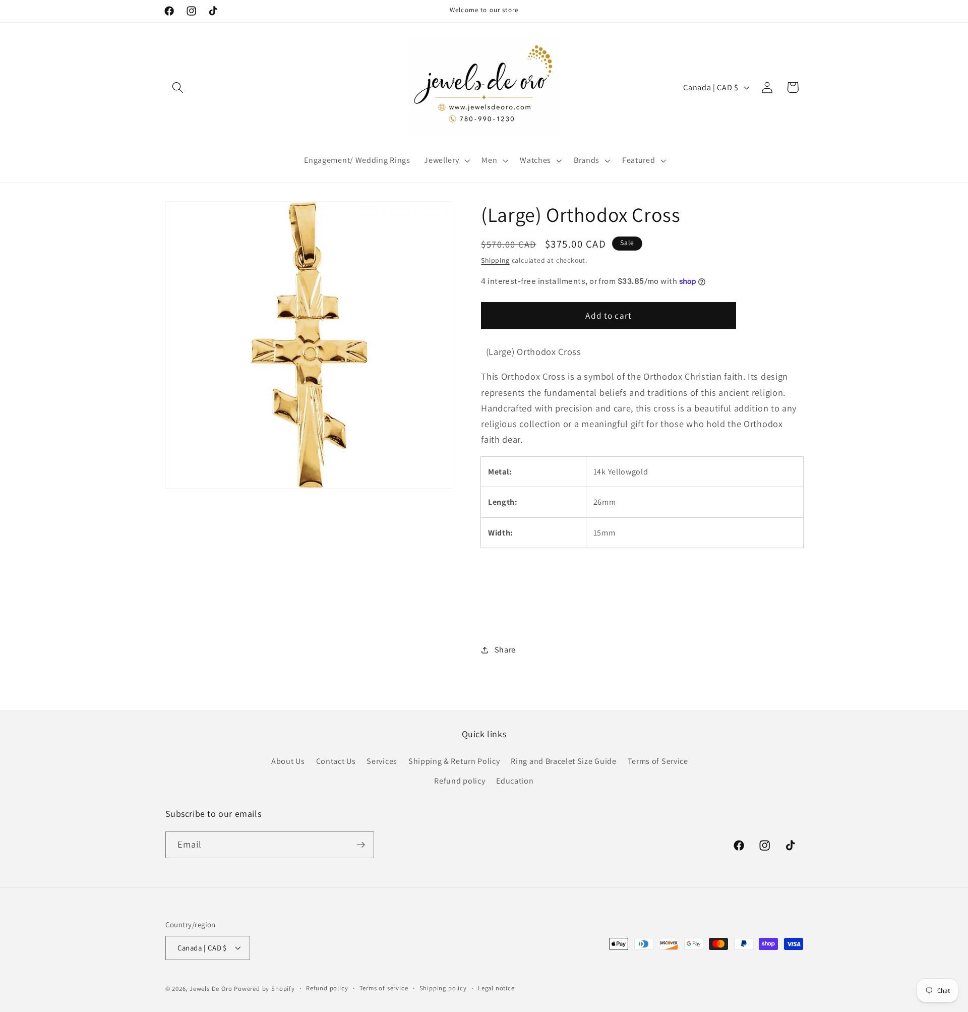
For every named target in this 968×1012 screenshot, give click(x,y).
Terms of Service (658, 761)
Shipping (495, 260)
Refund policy (459, 781)
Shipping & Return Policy (454, 761)
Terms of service (383, 988)
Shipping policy (443, 988)
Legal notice (496, 988)
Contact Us (336, 761)
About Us (288, 761)
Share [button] (505, 649)
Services (382, 761)
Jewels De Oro (212, 988)
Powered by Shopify (264, 988)
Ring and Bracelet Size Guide (563, 761)
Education (514, 781)
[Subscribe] (361, 845)
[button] (178, 87)
